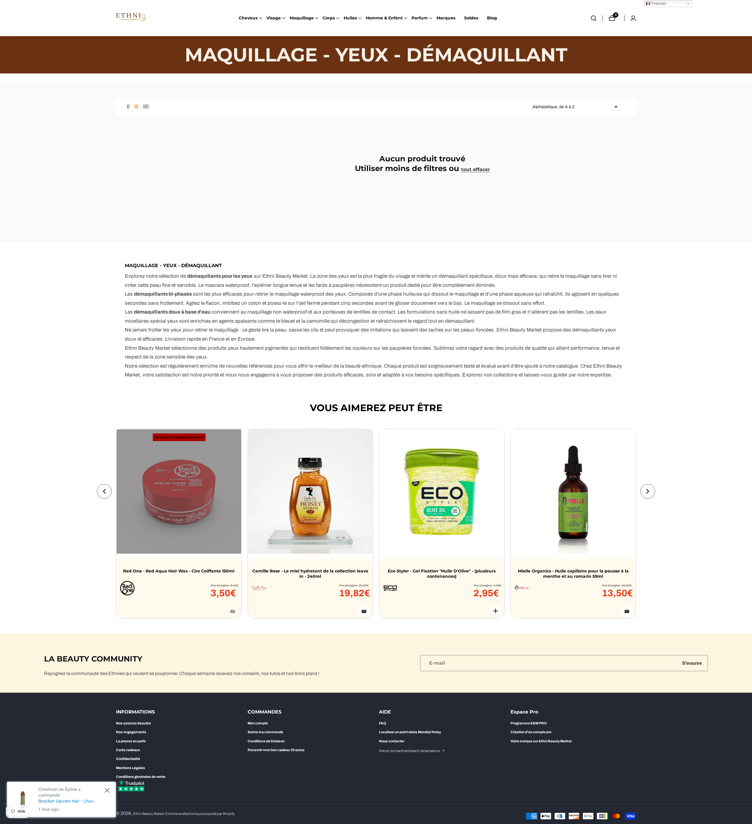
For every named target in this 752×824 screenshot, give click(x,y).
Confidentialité (128, 759)
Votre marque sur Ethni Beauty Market (541, 741)
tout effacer (475, 169)
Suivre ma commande (265, 732)
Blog (492, 18)
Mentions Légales (130, 768)
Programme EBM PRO (529, 723)
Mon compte (258, 723)
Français (658, 3)
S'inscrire (692, 663)
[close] (107, 790)
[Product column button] (128, 107)
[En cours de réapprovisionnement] (233, 611)
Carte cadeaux (128, 750)
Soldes (471, 18)
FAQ (382, 723)
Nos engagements (131, 732)
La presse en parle (131, 741)
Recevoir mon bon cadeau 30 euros (276, 750)
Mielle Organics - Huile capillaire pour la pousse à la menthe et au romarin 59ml (573, 573)
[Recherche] (596, 18)
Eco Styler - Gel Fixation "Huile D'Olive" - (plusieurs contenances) (442, 573)
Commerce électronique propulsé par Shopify (200, 813)
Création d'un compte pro (531, 732)
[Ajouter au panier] (364, 611)
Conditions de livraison (266, 741)
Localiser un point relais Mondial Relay (410, 732)
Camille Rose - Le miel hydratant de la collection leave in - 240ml (310, 573)
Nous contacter (391, 741)
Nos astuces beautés (133, 723)
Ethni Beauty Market (148, 813)
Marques (446, 18)
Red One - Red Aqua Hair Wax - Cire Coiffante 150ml (178, 571)
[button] (248, 18)
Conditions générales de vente (140, 776)
